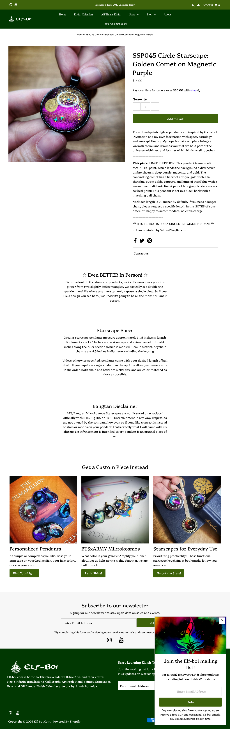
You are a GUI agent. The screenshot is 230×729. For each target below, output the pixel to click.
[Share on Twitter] (142, 241)
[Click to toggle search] (193, 4)
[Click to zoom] (119, 51)
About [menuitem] (167, 14)
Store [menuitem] (132, 14)
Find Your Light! (24, 573)
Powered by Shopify (66, 721)
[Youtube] (121, 641)
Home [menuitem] (62, 14)
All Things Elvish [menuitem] (111, 14)
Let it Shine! (93, 573)
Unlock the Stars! (169, 573)
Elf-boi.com (42, 721)
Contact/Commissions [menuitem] (115, 23)
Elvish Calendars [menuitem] (83, 14)
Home (80, 34)
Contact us (141, 253)
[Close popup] (222, 620)
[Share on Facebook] (135, 241)
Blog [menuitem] (149, 14)
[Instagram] (109, 641)
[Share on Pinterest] (149, 241)
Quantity (140, 99)
